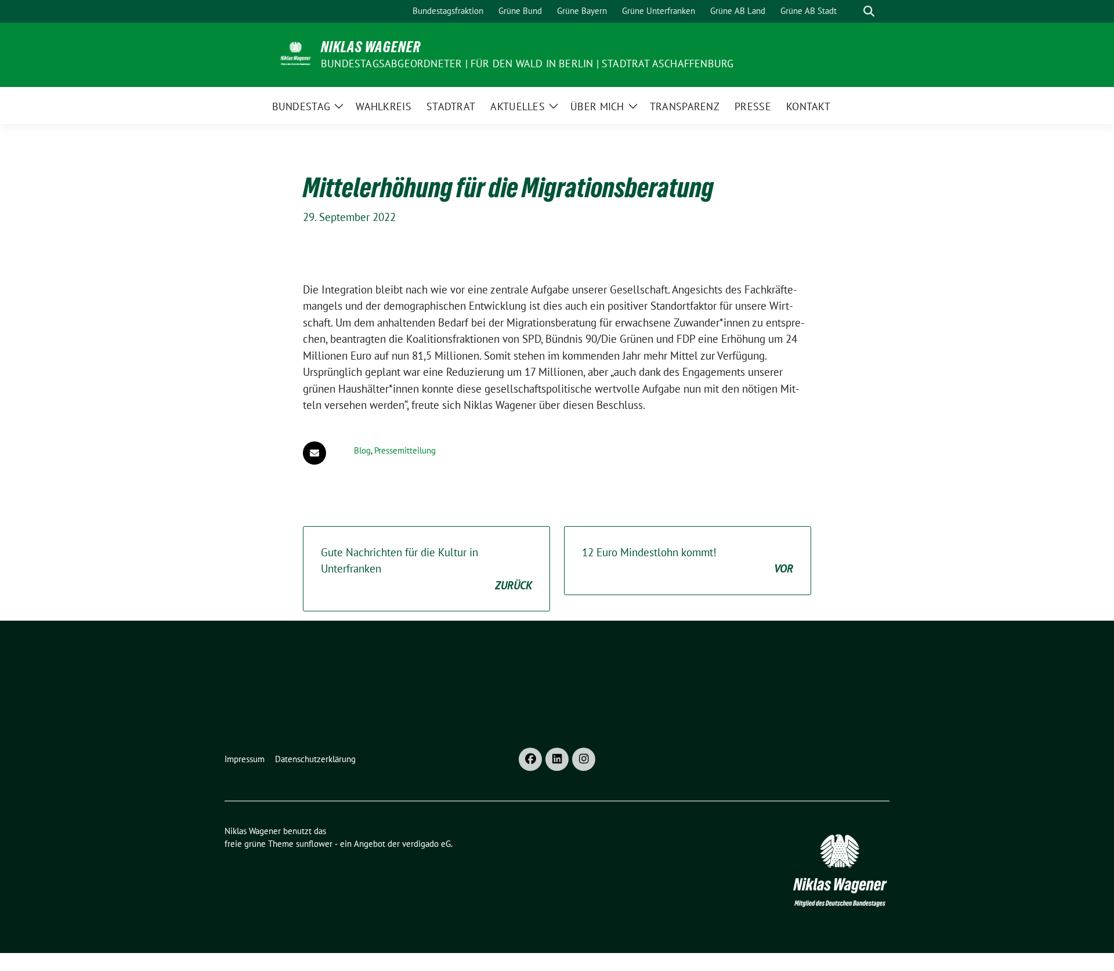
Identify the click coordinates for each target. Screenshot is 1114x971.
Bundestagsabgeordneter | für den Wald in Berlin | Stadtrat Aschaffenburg (527, 63)
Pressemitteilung (405, 450)
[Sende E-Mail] (314, 453)
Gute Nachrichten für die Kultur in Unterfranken (426, 568)
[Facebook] (530, 759)
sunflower (314, 843)
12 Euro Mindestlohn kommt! (687, 560)
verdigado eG (426, 843)
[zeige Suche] (869, 11)
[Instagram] (583, 759)
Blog (362, 450)
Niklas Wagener (371, 47)
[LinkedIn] (557, 759)
